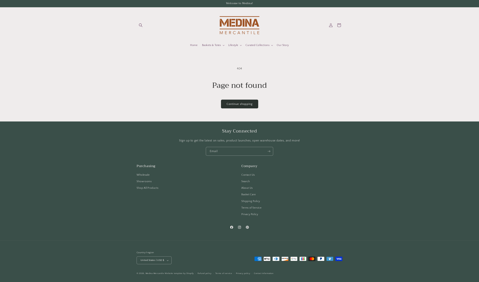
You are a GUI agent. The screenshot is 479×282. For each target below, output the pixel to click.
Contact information (263, 273)
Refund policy (205, 273)
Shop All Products (147, 188)
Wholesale (143, 174)
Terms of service (223, 273)
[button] (141, 25)
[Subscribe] (269, 151)
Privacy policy (243, 273)
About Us (247, 188)
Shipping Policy (250, 201)
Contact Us (248, 174)
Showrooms (144, 181)
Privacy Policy (249, 214)
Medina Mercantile (155, 273)
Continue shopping (240, 104)
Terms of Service (251, 207)
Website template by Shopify (179, 273)
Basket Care (248, 194)
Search (245, 181)
